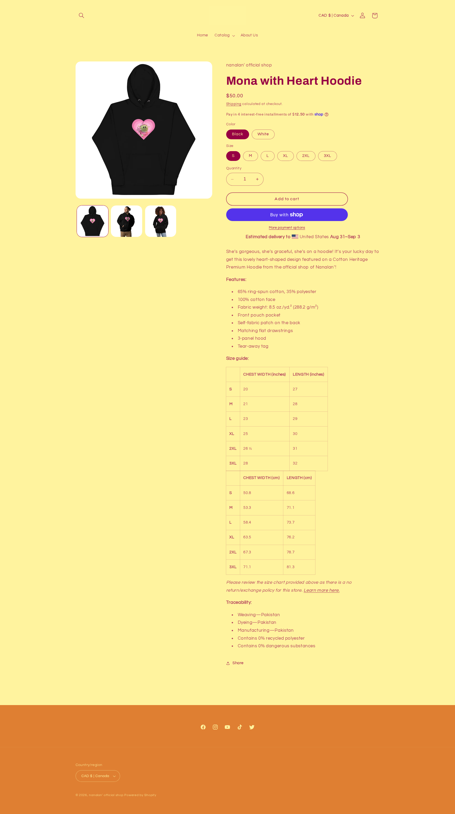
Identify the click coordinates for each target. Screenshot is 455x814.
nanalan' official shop (106, 795)
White (263, 134)
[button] (82, 15)
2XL (306, 156)
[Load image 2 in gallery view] (126, 221)
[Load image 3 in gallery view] (160, 221)
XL (285, 156)
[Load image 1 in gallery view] (92, 221)
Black (237, 134)
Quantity (233, 168)
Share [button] (238, 663)
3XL (327, 156)
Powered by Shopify (140, 795)
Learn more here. (321, 590)
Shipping (233, 104)
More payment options (287, 227)
